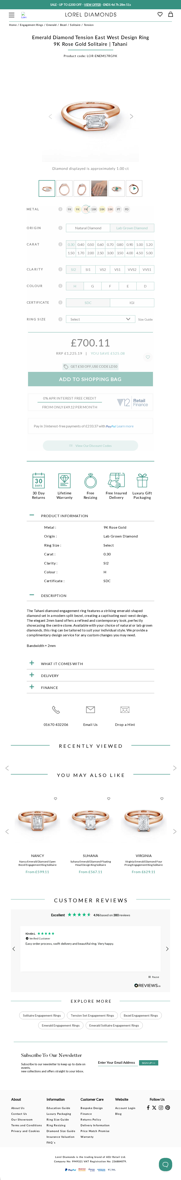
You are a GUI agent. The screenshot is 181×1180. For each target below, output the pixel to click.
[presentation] (50, 118)
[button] (14, 949)
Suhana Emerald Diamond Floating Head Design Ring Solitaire (90, 863)
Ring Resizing (56, 1125)
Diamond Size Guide (61, 1131)
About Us (18, 1108)
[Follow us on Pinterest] (167, 1109)
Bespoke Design (92, 1108)
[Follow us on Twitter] (154, 1108)
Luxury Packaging (59, 1114)
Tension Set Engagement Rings (92, 1015)
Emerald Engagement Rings (61, 1025)
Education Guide (58, 1108)
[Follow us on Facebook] (148, 1109)
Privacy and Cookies (25, 1131)
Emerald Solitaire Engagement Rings (114, 1025)
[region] (90, 949)
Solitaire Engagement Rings (42, 1015)
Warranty (87, 1137)
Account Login (125, 1108)
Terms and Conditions (26, 1125)
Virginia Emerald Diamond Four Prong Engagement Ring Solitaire (143, 863)
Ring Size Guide (58, 1119)
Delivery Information (95, 1125)
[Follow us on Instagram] (161, 1109)
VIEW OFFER (92, 4)
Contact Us (19, 1114)
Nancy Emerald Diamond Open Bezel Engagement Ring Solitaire (38, 863)
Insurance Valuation (61, 1137)
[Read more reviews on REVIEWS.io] (147, 985)
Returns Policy (91, 1119)
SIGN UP (148, 1063)
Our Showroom (22, 1119)
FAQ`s (51, 1142)
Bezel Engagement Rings (141, 1015)
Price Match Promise (95, 1131)
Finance (86, 1114)
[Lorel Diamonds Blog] (91, 15)
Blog (118, 1114)
